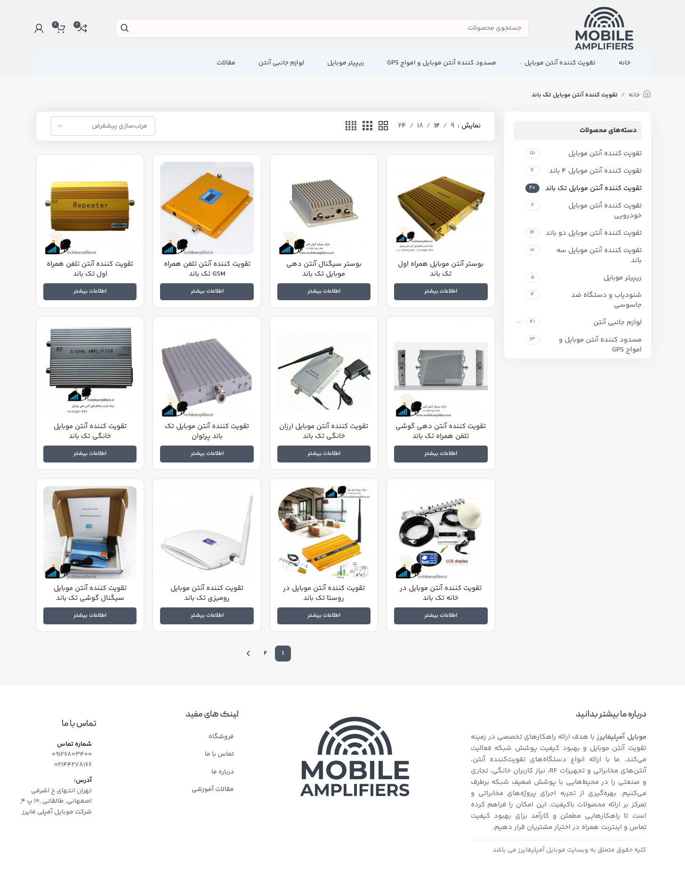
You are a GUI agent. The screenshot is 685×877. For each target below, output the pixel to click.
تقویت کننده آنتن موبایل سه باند (599, 255)
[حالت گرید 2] (383, 126)
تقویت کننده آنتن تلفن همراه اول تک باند (90, 269)
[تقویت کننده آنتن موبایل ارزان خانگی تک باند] (324, 370)
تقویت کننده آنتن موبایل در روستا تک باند (324, 593)
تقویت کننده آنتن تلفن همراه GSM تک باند (207, 269)
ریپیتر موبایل (623, 277)
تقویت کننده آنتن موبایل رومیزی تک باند (206, 593)
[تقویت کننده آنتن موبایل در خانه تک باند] (440, 532)
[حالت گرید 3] (367, 126)
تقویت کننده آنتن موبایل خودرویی (605, 210)
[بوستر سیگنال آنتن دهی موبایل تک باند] (324, 208)
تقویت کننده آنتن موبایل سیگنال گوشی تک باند (90, 593)
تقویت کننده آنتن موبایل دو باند (594, 233)
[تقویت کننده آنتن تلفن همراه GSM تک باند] (206, 208)
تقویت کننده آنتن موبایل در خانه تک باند (441, 593)
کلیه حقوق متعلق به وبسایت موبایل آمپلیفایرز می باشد (569, 850)
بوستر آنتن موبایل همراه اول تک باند (441, 269)
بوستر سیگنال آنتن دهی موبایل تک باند (324, 269)
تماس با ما (219, 754)
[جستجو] (124, 28)
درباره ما (222, 772)
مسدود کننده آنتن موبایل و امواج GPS (600, 345)
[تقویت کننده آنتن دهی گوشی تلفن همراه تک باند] (440, 370)
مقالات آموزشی (213, 789)
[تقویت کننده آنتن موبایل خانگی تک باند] (90, 370)
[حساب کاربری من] (39, 28)
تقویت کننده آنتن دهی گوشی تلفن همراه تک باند (440, 431)
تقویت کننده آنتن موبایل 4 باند (595, 171)
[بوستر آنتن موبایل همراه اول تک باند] (440, 208)
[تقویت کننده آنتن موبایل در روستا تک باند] (324, 532)
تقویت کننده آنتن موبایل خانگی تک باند (90, 431)
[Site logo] (604, 28)
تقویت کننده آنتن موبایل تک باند (593, 188)
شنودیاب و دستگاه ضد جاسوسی (606, 300)
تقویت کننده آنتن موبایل (605, 153)
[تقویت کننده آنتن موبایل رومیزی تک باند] (206, 532)
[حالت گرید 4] (351, 126)
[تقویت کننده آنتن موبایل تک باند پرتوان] (206, 370)
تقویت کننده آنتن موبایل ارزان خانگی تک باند (323, 431)
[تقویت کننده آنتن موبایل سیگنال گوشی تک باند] (90, 532)
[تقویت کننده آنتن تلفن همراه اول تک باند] (90, 208)
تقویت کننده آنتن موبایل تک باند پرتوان (207, 431)
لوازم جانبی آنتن (617, 322)
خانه (634, 95)
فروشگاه (221, 737)
